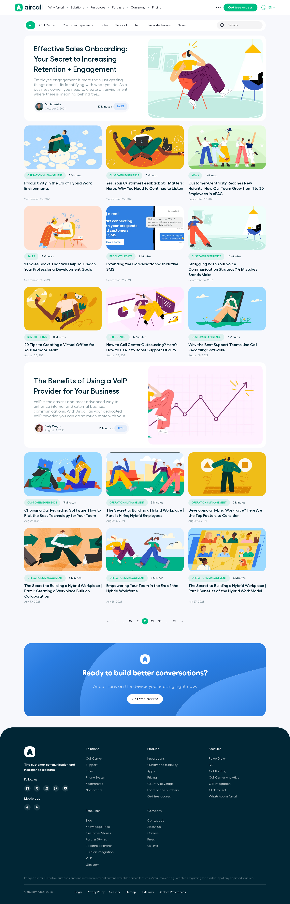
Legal (78, 892)
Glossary (92, 864)
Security (114, 892)
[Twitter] (37, 788)
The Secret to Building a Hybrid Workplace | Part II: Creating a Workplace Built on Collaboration (63, 591)
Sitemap (130, 892)
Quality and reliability (162, 764)
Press (151, 839)
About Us (154, 826)
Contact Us (155, 820)
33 (152, 621)
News (182, 25)
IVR (211, 764)
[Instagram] (56, 788)
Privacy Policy (96, 892)
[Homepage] (28, 7)
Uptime (152, 845)
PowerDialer (217, 758)
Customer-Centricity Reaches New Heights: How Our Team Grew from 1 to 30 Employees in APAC (226, 188)
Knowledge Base (98, 826)
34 (160, 621)
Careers (153, 833)
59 (174, 621)
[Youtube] (65, 788)
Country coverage (160, 783)
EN (270, 7)
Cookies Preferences (172, 892)
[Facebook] (27, 788)
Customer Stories (98, 833)
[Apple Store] (27, 807)
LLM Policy (147, 892)
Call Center (47, 25)
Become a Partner (99, 845)
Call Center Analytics (224, 777)
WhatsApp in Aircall (223, 796)
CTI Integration (220, 783)
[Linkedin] (46, 788)
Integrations (156, 758)
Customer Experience (78, 25)
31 (138, 621)
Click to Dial (217, 790)
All (30, 25)
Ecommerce (94, 783)
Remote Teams (160, 25)
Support (121, 25)
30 (130, 621)
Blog (89, 820)
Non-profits (94, 790)
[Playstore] (37, 807)
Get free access (240, 7)
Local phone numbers (163, 790)
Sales (104, 25)
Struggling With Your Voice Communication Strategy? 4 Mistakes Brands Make (222, 269)
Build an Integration (100, 852)
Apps (151, 771)
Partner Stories (96, 839)
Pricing (157, 7)
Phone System (96, 777)
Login (217, 7)
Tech (137, 25)
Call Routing (217, 771)
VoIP (89, 858)
